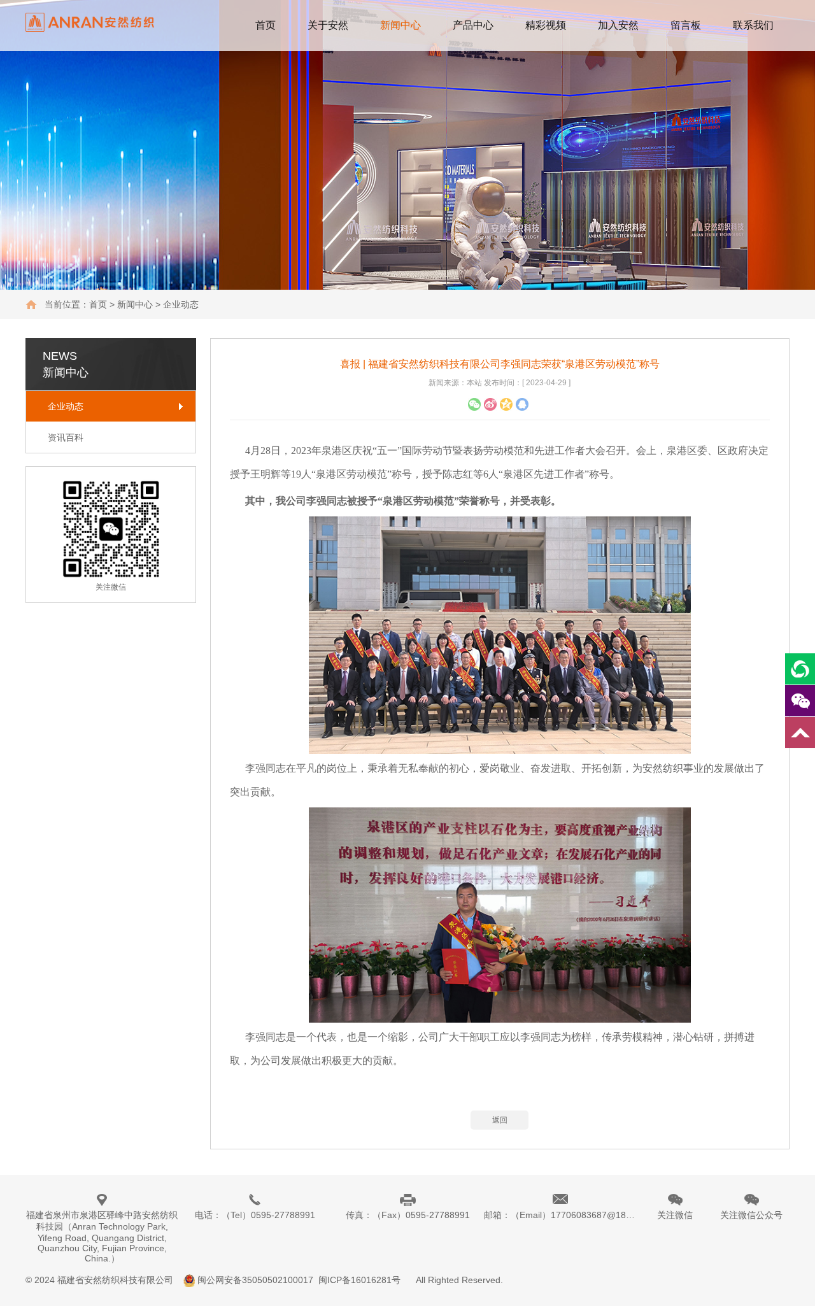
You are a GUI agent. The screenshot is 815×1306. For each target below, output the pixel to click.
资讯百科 (65, 437)
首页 (265, 25)
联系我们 (753, 25)
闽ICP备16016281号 (359, 1280)
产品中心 (473, 25)
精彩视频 (545, 25)
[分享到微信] (474, 404)
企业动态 (65, 406)
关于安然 (328, 25)
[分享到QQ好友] (506, 404)
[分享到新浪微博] (490, 404)
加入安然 (618, 25)
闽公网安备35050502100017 (255, 1280)
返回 (499, 1120)
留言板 (685, 25)
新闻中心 (400, 25)
